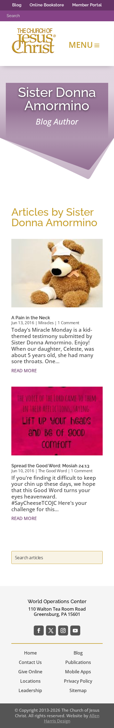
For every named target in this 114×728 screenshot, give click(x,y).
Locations (30, 681)
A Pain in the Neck (30, 317)
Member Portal (87, 4)
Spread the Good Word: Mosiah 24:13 (50, 465)
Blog (16, 4)
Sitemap (78, 690)
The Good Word (52, 470)
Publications (78, 662)
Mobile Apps (78, 672)
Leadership (30, 690)
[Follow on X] (51, 630)
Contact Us (30, 662)
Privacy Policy (78, 681)
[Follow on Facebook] (39, 630)
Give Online (30, 672)
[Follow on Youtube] (75, 630)
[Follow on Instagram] (63, 630)
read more (24, 371)
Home (30, 653)
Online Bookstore (47, 4)
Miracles (46, 322)
